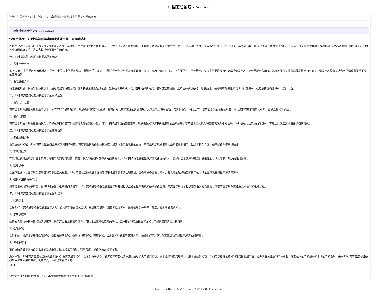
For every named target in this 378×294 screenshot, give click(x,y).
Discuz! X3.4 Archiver (180, 288)
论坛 (12, 16)
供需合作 (22, 16)
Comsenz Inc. (216, 288)
